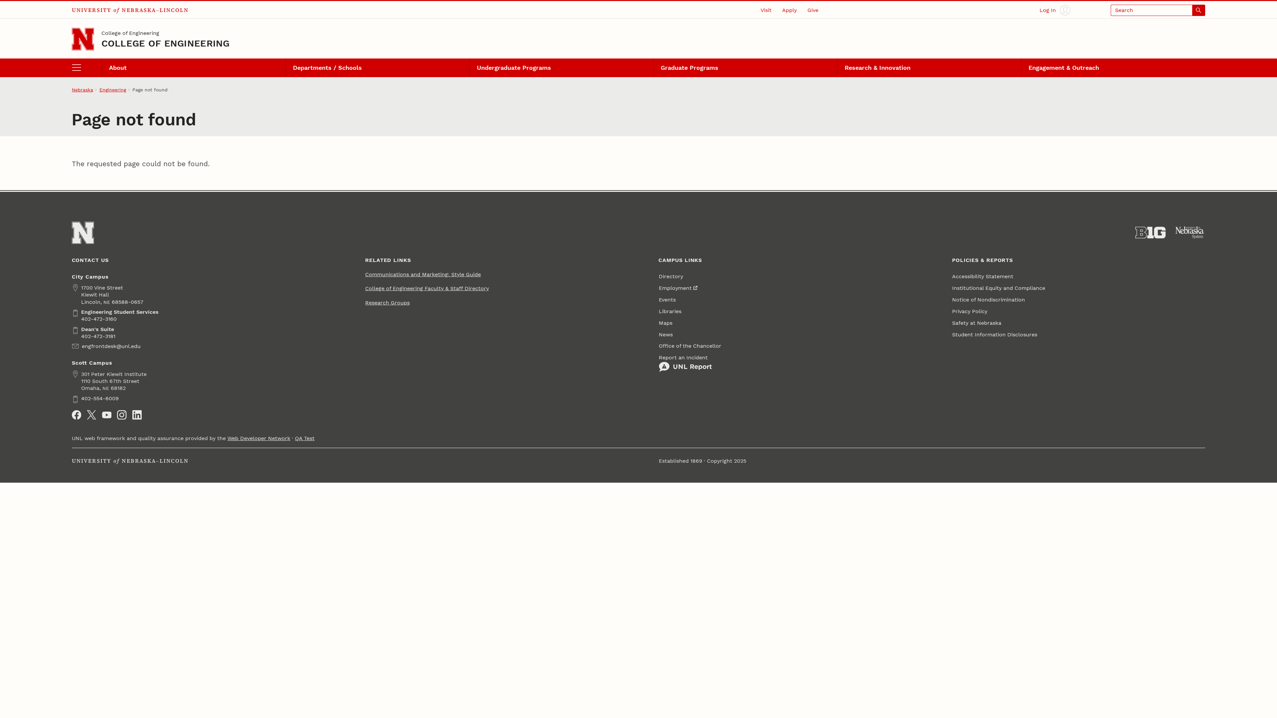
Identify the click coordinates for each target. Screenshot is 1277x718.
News (666, 334)
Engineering (112, 89)
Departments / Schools (327, 67)
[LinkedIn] (137, 414)
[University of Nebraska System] (1190, 232)
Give (812, 10)
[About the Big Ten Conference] (1150, 232)
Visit (766, 10)
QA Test (305, 438)
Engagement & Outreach (1064, 67)
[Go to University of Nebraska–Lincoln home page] (83, 39)
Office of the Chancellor (690, 346)
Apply (789, 10)
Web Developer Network (258, 438)
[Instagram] (121, 414)
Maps (665, 323)
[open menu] (87, 68)
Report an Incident (683, 357)
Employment (675, 288)
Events (667, 300)
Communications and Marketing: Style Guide (423, 274)
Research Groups (387, 302)
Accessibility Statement (982, 276)
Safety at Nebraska (976, 323)
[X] (91, 414)
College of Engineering (130, 33)
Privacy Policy (969, 311)
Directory (671, 276)
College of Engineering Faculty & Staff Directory (427, 288)
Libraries (670, 311)
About (118, 67)
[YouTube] (106, 414)
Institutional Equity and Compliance (998, 288)
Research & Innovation (878, 67)
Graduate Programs (689, 67)
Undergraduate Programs (514, 67)
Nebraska (82, 89)
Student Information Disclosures (994, 334)
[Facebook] (76, 414)
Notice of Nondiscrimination (988, 300)
